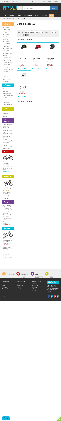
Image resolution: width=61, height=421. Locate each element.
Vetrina (37, 15)
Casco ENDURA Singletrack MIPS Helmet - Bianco (22, 88)
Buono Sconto (20, 288)
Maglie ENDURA (7, 60)
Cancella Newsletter (7, 104)
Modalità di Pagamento (5, 144)
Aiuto (44, 1)
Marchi (19, 15)
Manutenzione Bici (7, 146)
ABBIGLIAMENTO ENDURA (11, 18)
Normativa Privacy (7, 93)
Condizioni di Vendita (8, 95)
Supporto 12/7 (25, 273)
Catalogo (11, 15)
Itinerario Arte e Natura (6, 128)
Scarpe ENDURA (7, 67)
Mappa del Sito (6, 100)
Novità (5, 151)
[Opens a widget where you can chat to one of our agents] (6, 418)
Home (5, 15)
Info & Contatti (6, 98)
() (52, 15)
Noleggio (44, 15)
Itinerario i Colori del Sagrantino (7, 131)
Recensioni (6, 228)
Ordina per (20, 32)
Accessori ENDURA (8, 69)
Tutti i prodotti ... (7, 81)
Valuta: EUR (14, 1)
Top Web (40, 296)
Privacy (3, 285)
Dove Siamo (6, 114)
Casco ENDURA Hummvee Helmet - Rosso (37, 60)
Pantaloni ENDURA (8, 62)
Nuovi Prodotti (28, 15)
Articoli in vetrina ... (7, 79)
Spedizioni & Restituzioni (22, 284)
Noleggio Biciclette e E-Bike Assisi (8, 125)
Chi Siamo (5, 113)
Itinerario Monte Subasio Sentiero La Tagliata (7, 138)
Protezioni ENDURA (8, 66)
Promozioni (7, 176)
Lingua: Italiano (5, 1)
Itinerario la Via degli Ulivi (7, 134)
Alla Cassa (55, 1)
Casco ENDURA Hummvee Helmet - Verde (23, 60)
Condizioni (4, 287)
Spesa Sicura (20, 285)
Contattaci (19, 287)
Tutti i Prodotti (34, 290)
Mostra (46, 32)
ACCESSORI (6, 71)
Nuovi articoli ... (6, 78)
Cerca (54, 8)
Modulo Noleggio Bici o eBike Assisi (8, 141)
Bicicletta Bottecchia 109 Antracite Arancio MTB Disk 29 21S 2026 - (7, 241)
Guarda (20, 35)
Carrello (49, 1)
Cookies (5, 116)
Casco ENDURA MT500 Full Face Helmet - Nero (50, 60)
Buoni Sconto (6, 102)
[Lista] (27, 35)
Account (38, 1)
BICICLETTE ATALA (8, 48)
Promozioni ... (6, 76)
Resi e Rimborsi (11, 273)
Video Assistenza (7, 148)
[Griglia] (25, 35)
